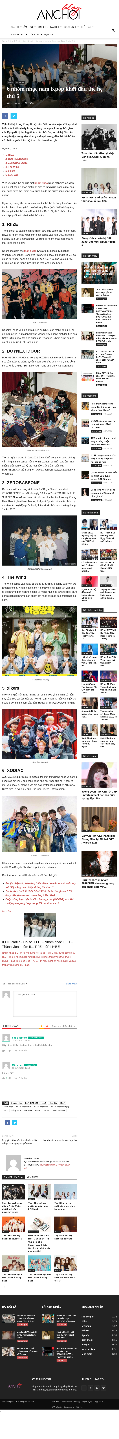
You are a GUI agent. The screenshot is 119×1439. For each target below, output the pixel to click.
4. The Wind (12, 167)
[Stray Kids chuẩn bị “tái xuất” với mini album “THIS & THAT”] (99, 222)
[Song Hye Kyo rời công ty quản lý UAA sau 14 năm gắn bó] (85, 492)
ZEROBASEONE (59, 1110)
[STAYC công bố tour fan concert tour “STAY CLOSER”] (85, 423)
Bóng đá (86, 1344)
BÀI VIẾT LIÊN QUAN (13, 1177)
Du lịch (42, 26)
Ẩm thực (28, 26)
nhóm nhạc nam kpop (60, 1107)
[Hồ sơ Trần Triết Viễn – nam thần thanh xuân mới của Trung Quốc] (108, 649)
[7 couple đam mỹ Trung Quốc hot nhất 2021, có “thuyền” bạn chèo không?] (108, 703)
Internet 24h (33, 1232)
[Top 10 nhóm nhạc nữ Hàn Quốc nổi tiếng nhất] (13, 1263)
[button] (113, 30)
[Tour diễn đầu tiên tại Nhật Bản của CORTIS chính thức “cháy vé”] (99, 137)
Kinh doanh (18, 34)
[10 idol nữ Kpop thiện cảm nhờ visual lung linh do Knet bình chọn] (90, 649)
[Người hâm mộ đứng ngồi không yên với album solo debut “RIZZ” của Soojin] (90, 581)
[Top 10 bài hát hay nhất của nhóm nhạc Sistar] (65, 1263)
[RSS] (97, 1388)
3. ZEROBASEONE (16, 163)
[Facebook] (84, 1388)
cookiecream (31, 1157)
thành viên (30, 251)
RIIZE (5, 1110)
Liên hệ (79, 1407)
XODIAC (46, 1110)
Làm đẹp (54, 26)
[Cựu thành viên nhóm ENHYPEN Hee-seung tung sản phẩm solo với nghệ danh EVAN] (99, 863)
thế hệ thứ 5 (16, 1110)
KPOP (62, 1103)
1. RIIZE (9, 154)
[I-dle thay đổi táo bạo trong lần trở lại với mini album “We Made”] (85, 406)
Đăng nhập (71, 983)
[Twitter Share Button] (14, 116)
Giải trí (15, 26)
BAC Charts (57, 1407)
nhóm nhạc (41, 183)
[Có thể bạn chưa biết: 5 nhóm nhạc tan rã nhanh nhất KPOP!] (90, 554)
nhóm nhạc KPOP (23, 1107)
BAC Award (69, 1407)
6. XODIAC (11, 175)
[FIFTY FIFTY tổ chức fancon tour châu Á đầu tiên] (99, 181)
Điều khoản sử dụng (71, 1401)
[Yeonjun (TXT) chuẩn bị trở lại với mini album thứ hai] (8, 1335)
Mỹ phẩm (87, 1325)
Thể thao (86, 26)
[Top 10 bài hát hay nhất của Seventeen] (13, 1224)
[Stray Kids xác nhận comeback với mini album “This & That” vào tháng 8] (8, 1318)
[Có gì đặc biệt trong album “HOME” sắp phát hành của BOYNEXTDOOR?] (13, 1191)
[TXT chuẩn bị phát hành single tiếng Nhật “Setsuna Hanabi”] (85, 440)
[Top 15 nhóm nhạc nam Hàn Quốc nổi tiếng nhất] (39, 1263)
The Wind (28, 1110)
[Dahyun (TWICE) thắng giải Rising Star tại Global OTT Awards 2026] (99, 819)
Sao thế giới (19, 82)
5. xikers (10, 171)
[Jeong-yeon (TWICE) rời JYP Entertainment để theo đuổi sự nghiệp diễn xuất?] (99, 775)
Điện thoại (87, 1339)
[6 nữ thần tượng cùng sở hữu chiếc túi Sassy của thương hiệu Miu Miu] (108, 730)
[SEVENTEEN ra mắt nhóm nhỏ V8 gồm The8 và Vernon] (8, 1351)
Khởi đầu (53, 1103)
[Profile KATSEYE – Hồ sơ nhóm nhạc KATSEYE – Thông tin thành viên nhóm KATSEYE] (48, 1318)
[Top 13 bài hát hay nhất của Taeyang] (65, 1224)
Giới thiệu (56, 1401)
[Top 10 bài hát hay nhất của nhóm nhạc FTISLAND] (39, 1191)
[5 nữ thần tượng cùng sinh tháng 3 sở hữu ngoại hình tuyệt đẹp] (90, 730)
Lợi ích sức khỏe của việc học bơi (60, 1140)
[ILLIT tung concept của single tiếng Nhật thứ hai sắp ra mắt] (85, 458)
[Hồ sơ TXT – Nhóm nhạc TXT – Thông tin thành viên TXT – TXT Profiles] (88, 376)
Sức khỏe (34, 34)
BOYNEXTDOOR (31, 1103)
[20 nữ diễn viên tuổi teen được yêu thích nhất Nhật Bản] (88, 292)
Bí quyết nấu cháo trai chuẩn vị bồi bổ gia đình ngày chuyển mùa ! (19, 1142)
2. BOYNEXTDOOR (16, 159)
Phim (84, 1321)
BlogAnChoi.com (40, 1386)
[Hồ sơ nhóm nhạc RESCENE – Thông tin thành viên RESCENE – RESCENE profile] (88, 335)
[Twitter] (103, 1388)
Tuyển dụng (87, 1401)
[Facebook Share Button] (5, 116)
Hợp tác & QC (100, 1401)
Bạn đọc (49, 34)
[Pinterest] (90, 1388)
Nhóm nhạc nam (41, 1107)
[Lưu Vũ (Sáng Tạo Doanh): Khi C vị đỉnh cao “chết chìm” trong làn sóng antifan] (90, 676)
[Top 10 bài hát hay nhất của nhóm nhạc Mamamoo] (65, 1191)
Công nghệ (70, 26)
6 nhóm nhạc (16, 1103)
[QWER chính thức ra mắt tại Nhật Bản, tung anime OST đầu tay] (85, 475)
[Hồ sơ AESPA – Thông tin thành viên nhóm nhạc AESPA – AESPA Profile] (108, 676)
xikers (37, 1110)
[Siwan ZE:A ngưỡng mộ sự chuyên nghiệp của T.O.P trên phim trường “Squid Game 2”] (90, 524)
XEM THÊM (32, 1177)
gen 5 (44, 1103)
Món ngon (87, 1353)
